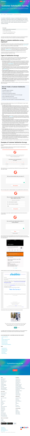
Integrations (17, 403)
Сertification (17, 410)
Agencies (17, 409)
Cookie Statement (3, 428)
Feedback (2, 420)
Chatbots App (17, 391)
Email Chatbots (17, 383)
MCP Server (17, 405)
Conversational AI (4, 348)
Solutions (3, 391)
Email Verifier (2, 386)
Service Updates (3, 421)
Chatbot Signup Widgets (19, 390)
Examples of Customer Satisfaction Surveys (8, 33)
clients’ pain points (8, 49)
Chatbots (17, 377)
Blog (16, 402)
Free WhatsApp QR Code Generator (20, 388)
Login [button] (24, 1)
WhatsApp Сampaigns (18, 385)
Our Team (2, 419)
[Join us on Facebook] (21, 427)
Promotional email (4, 351)
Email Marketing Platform (4, 389)
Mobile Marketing (4, 353)
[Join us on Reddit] (21, 429)
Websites (2, 402)
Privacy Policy (3, 427)
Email (2, 377)
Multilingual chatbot (4, 349)
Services (2, 396)
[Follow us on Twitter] (22, 427)
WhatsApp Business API (19, 384)
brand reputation (10, 63)
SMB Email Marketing (3, 388)
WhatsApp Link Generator (19, 387)
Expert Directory (18, 406)
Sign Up (21, 1)
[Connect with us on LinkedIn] (26, 427)
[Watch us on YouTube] (24, 427)
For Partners (18, 408)
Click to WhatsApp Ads (18, 386)
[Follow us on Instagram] (27, 427)
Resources (18, 396)
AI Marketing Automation (4, 416)
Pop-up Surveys (3, 409)
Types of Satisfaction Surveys (7, 30)
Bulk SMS (2, 404)
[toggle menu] (28, 1)
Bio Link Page (2, 403)
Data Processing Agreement (4, 430)
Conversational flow (4, 350)
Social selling (3, 352)
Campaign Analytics (3, 384)
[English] (27, 1)
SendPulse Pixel (3, 408)
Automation (2, 383)
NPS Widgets (2, 410)
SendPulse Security (3, 429)
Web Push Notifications (4, 406)
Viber (1, 405)
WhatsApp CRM (18, 389)
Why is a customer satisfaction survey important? (9, 29)
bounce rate (11, 116)
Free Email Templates (3, 385)
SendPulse (5, 69)
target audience (25, 44)
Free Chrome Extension (4, 387)
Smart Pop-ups (3, 407)
